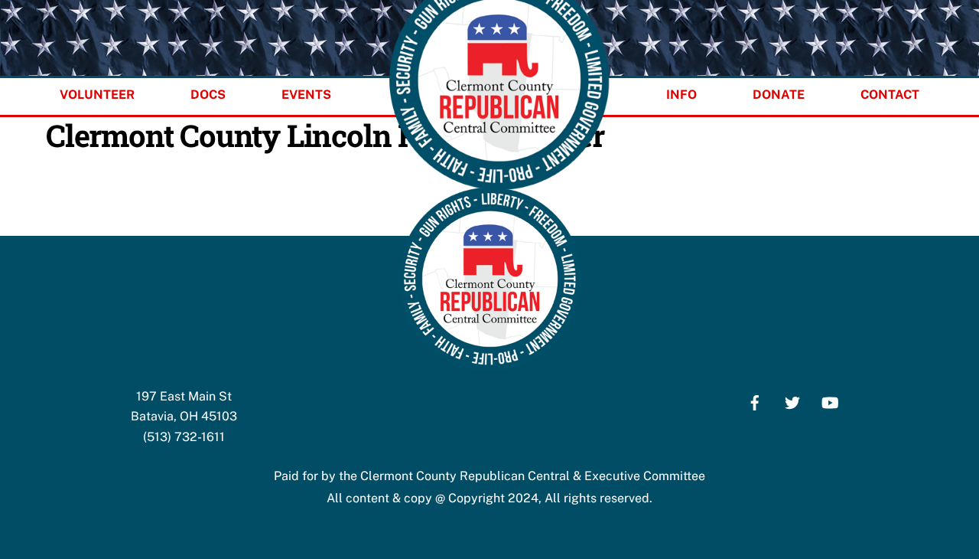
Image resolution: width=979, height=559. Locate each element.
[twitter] (792, 401)
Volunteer (97, 94)
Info (681, 94)
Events (306, 94)
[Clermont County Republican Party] (489, 366)
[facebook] (755, 401)
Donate (779, 94)
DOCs (208, 94)
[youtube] (830, 401)
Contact (889, 94)
